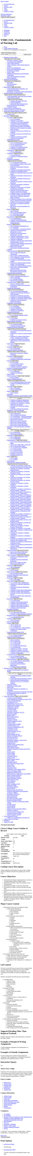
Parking (6, 1106)
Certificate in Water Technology (18, 666)
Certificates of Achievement (14, 686)
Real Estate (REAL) (12, 797)
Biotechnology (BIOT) (13, 716)
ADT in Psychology (15, 579)
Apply (5, 8)
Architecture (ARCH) (12, 708)
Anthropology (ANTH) (13, 706)
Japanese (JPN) (11, 766)
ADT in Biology (14, 211)
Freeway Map (10, 72)
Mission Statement (11, 78)
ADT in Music (14, 458)
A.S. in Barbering (14, 306)
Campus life (7, 33)
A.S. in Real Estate (15, 600)
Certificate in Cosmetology (17, 310)
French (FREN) (11, 753)
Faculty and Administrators (14, 67)
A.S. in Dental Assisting (16, 324)
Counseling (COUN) (12, 730)
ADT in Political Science (16, 573)
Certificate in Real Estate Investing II (19, 606)
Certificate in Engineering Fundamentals (20, 359)
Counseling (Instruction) (13, 312)
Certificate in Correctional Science (19, 147)
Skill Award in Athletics (16, 434)
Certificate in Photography (17, 653)
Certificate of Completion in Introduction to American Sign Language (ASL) (21, 539)
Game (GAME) (11, 754)
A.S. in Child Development (17, 258)
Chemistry (9, 249)
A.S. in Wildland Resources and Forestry (20, 382)
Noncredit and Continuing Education (16, 462)
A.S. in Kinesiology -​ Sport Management (20, 418)
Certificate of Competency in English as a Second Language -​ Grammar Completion (20, 504)
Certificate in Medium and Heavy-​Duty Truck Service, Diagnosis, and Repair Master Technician (20, 196)
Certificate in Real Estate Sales (18, 607)
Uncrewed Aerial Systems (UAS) (15, 632)
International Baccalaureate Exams (19, 104)
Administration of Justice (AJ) (14, 703)
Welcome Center (8, 7)
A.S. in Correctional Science (17, 144)
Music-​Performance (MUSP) (14, 778)
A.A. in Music (14, 459)
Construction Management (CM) (15, 727)
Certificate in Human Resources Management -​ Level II (18, 234)
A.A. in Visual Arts (15, 644)
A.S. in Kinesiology (15, 432)
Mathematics (10, 435)
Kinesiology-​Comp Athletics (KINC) (16, 769)
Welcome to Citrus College (10, 57)
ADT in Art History (15, 640)
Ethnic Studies (10, 374)
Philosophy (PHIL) (12, 785)
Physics (9, 568)
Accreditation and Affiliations (14, 62)
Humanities (10, 394)
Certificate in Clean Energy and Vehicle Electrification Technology (20, 188)
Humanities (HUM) (12, 762)
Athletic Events (8, 1096)
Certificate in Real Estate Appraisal (19, 602)
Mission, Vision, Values (10, 1125)
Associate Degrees (11, 684)
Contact (6, 10)
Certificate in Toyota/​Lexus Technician (20, 202)
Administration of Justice (13, 139)
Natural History (11, 461)
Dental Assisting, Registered (14, 321)
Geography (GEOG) (12, 756)
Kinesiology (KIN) (12, 768)
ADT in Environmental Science (18, 212)
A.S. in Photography (15, 647)
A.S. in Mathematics (15, 438)
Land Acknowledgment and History (16, 76)
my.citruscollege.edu (9, 4)
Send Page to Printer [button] (9, 1144)
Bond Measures (8, 1121)
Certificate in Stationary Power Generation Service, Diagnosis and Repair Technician (21, 199)
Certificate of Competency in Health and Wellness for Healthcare (20, 523)
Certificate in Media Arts (16, 455)
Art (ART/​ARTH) (11, 709)
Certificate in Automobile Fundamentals (20, 169)
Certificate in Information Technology (19, 401)
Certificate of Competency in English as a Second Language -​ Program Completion (20, 495)
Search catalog (4, 54)
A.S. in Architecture (15, 155)
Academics (6, 31)
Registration (10, 82)
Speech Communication (13, 621)
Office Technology (12, 555)
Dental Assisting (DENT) (13, 734)
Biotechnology (10, 217)
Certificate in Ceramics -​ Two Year (19, 650)
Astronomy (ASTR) (12, 711)
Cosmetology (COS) (12, 728)
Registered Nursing (12, 615)
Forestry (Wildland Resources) (14, 379)
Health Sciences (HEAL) (13, 759)
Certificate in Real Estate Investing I (19, 605)
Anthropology (10, 150)
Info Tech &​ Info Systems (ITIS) (15, 763)
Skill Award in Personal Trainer (18, 422)
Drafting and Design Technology (15, 327)
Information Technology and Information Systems (19, 395)
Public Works (10, 581)
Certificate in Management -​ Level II (19, 237)
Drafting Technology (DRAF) (14, 735)
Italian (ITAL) (10, 765)
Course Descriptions (9, 696)
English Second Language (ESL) (15, 744)
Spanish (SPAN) (11, 806)
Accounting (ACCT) (12, 702)
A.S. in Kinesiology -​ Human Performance (21, 416)
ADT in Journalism (15, 277)
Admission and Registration (11, 79)
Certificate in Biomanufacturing (18, 220)
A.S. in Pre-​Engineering (16, 357)
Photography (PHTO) (12, 787)
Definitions (6, 820)
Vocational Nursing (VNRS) (14, 813)
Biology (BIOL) (11, 715)
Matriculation (7, 87)
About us (6, 34)
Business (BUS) (11, 718)
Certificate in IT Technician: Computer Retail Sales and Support (20, 403)
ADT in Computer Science (17, 283)
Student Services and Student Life (12, 108)
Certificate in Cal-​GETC (16, 453)
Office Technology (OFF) (13, 784)
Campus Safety (8, 1097)
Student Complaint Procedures (11, 1127)
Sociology (9, 618)
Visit (5, 36)
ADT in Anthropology (16, 151)
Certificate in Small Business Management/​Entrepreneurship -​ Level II (21, 244)
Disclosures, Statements (10, 1124)
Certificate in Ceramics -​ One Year (19, 648)
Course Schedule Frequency (14, 700)
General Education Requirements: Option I (21, 678)
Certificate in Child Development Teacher (20, 265)
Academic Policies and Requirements (13, 93)
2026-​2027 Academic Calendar (15, 60)
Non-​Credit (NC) (11, 781)
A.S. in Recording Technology (18, 612)
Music (8, 456)
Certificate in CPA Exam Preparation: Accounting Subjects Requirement (19, 122)
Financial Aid (10, 85)
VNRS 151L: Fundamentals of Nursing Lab (18, 817)
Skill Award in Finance (16, 246)
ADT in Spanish (14, 377)
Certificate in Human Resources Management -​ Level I (18, 231)
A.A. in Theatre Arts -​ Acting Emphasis (20, 627)
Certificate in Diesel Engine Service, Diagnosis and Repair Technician (19, 191)
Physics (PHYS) (11, 788)
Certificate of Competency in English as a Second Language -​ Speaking (20, 517)
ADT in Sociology (15, 620)
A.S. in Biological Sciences (17, 214)
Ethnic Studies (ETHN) (13, 747)
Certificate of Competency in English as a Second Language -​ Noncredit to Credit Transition (20, 511)
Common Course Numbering (14, 698)
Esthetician (10, 369)
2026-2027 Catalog (5, 15)
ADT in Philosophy (15, 567)
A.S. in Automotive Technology (18, 162)
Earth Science (10, 343)
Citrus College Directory (13, 63)
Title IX (6, 1128)
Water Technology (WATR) (14, 814)
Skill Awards (10, 687)
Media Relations (8, 1105)
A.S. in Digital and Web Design (18, 645)
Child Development (12, 251)
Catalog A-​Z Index (8, 822)
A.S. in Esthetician (15, 371)
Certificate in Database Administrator (19, 400)
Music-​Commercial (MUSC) (14, 775)
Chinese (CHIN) (11, 722)
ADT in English (14, 362)
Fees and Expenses (12, 84)
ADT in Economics (15, 348)
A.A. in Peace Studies (15, 449)
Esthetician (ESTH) (12, 746)
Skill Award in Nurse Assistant (18, 553)
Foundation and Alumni (13, 70)
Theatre (9, 623)
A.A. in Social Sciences (16, 450)
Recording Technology (13, 609)
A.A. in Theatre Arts (15, 626)
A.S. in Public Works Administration (19, 582)
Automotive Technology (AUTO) (15, 712)
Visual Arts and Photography (14, 636)
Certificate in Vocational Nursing (18, 657)
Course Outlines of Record (10, 48)
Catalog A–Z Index (9, 11)
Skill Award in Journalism (16, 280)
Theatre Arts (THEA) (12, 810)
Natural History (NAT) (13, 779)
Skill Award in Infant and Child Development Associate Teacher (18, 270)
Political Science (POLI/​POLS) (15, 790)
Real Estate (10, 599)
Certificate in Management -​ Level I (19, 236)
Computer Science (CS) (13, 725)
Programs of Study (8, 668)
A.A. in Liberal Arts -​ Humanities (18, 447)
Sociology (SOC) (11, 804)
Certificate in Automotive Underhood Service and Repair (19, 185)
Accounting (10, 117)
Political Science (11, 571)
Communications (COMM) (14, 724)
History (9, 391)
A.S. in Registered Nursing (17, 617)
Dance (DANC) (11, 733)
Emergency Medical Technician (15, 350)
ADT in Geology (14, 345)
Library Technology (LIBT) (14, 771)
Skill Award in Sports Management (19, 425)
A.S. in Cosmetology (15, 307)
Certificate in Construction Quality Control (21, 298)
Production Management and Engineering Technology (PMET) (17, 575)
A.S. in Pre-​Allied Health (16, 215)
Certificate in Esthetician (16, 373)
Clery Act (6, 1122)
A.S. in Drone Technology (17, 635)
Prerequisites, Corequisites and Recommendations (19, 91)
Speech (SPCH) (11, 807)
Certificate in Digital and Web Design (19, 651)
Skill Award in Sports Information (18, 423)
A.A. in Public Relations (16, 279)
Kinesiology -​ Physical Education (15, 410)
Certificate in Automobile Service (18, 171)
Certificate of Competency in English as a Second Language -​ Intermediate (20, 492)
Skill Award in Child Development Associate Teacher (19, 267)
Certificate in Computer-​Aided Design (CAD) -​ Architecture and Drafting (20, 337)
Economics (10, 347)
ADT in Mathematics (15, 437)
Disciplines (6, 116)
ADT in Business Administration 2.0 (19, 226)
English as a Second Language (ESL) (16, 368)
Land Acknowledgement (10, 1103)
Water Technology (11, 659)
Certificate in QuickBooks (16, 138)
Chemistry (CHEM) (12, 719)
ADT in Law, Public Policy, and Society (20, 444)
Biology (9, 209)
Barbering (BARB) (12, 714)
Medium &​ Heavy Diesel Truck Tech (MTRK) (19, 773)
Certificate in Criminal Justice (17, 148)
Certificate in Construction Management (20, 297)
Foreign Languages (12, 376)
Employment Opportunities (11, 1100)
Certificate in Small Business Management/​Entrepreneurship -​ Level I (21, 241)
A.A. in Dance (14, 318)
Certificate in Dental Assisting (17, 326)
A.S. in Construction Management (19, 291)
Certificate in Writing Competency (19, 366)
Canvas (6, 5)
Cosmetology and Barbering (14, 303)
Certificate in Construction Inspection (19, 295)
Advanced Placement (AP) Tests (18, 101)
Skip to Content (5, 1)
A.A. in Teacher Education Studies (19, 315)
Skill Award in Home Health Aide (18, 552)
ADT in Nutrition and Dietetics (18, 415)
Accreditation (7, 1115)
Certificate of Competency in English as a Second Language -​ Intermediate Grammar (21, 501)
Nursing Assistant (11, 550)
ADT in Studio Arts (15, 641)
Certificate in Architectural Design (18, 156)
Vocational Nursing (12, 654)
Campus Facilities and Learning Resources (14, 109)
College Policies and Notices (11, 819)
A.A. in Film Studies (15, 642)
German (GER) (11, 757)
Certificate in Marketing (16, 239)
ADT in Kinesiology (15, 413)
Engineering (10, 356)
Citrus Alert (7, 1099)
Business (9, 224)
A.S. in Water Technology (16, 662)
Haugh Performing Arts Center (11, 1102)
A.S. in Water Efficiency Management (20, 660)
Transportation (7, 1107)
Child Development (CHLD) (14, 721)
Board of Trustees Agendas (18, 1118)
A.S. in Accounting (15, 119)
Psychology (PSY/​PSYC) (13, 794)
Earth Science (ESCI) (12, 737)
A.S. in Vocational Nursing (17, 656)
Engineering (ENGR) (12, 741)
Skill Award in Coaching (16, 419)
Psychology (10, 578)
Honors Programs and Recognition (16, 105)
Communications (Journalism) (14, 273)
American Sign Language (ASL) (15, 705)
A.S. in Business (14, 227)
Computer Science (11, 282)
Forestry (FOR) (11, 752)
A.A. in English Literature (16, 364)
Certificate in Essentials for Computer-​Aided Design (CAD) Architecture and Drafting (20, 341)
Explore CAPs (10, 114)
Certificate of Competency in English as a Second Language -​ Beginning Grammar (20, 498)
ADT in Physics (14, 570)
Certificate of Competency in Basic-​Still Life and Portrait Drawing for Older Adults (21, 466)
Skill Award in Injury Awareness (18, 420)
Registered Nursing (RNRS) (14, 800)
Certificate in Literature (16, 365)
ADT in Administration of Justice (18, 142)
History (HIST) (11, 760)
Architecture (10, 153)
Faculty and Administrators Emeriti (16, 69)
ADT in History (14, 392)
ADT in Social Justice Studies (17, 446)
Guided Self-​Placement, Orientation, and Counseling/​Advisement (17, 89)
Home (5, 47)
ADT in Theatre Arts (15, 624)
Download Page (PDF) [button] (10, 1149)
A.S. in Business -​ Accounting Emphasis (20, 229)
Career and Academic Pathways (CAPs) (14, 111)
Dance (8, 316)
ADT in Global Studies (16, 389)
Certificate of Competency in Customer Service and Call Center (20, 478)
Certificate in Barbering (16, 309)
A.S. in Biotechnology (16, 218)
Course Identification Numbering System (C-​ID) (19, 699)
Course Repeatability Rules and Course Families (19, 96)
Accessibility (7, 1114)
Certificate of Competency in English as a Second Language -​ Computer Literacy (20, 507)
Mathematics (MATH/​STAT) (14, 772)
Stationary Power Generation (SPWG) (16, 809)
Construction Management (13, 288)
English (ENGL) (11, 743)
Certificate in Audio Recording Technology (21, 614)
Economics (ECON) (12, 738)
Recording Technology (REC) (14, 798)
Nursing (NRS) (11, 782)
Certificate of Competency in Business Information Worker (20, 472)
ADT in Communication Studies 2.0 (19, 276)
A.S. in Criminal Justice (16, 145)
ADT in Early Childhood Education (19, 255)
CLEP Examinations (15, 102)
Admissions (7, 30)
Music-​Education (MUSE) (13, 776)
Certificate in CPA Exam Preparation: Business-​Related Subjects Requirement (20, 125)
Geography (10, 386)
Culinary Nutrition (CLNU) (14, 731)
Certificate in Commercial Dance (18, 319)
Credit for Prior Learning (13, 97)
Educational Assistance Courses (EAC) (17, 740)
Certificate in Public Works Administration (21, 590)
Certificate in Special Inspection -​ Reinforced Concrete (18, 300)
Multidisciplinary (11, 440)
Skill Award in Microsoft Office (18, 562)
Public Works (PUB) (12, 795)
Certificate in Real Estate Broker (18, 603)
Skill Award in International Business (19, 248)
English (9, 360)
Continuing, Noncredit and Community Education (19, 691)
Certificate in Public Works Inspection (19, 591)
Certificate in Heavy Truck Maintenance (20, 193)
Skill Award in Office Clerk (17, 564)
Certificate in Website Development (19, 409)
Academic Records (12, 106)
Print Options (7, 824)
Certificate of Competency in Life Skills (20, 528)
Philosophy (10, 565)
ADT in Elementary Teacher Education (20, 257)
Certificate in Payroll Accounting (18, 136)
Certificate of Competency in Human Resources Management (19, 526)
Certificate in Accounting (16, 120)
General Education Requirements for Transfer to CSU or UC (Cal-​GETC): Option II (19, 681)
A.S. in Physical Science (16, 452)
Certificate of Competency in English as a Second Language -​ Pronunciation (20, 514)
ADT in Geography (15, 388)
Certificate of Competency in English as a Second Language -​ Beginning (20, 489)
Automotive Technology (13, 159)
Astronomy (10, 158)
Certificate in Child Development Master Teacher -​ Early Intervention (20, 263)
